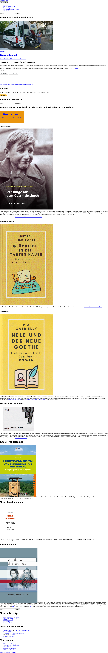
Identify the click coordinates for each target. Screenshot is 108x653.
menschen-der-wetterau (21, 438)
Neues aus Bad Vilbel (8, 649)
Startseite (5, 5)
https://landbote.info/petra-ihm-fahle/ (93, 307)
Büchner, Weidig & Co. (9, 6)
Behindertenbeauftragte (13, 84)
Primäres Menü (4, 2)
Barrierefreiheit (8, 55)
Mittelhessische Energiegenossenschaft (12, 644)
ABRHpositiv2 (7, 633)
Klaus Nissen (10, 59)
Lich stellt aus (6, 621)
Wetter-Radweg (7, 646)
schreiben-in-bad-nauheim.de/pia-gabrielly (35, 399)
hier (16, 540)
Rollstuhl (30, 84)
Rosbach (13, 634)
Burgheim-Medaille (8, 622)
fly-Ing (5, 636)
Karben (21, 84)
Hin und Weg (6, 8)
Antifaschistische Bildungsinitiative (12, 645)
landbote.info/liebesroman (14, 399)
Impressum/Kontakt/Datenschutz (11, 9)
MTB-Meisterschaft (8, 620)
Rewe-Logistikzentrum (18, 633)
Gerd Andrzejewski (8, 630)
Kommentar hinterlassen (20, 59)
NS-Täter (10, 632)
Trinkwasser (11, 636)
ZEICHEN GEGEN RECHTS (11, 617)
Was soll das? (6, 10)
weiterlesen (76, 68)
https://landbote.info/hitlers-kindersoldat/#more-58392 (28, 217)
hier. (35, 498)
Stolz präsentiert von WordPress (8, 652)
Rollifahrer (25, 84)
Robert (5, 632)
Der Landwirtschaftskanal (9, 648)
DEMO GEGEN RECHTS (10, 618)
